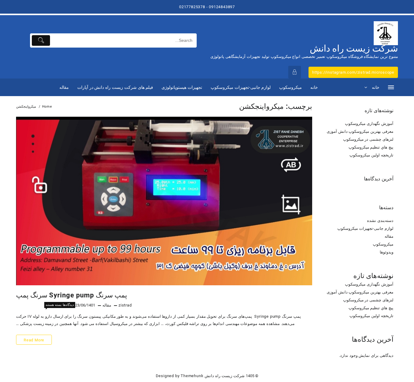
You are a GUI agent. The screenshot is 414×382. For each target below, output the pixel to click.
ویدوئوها (386, 252)
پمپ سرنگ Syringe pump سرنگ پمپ (71, 295)
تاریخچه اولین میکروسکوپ (371, 155)
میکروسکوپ (383, 244)
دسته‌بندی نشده (380, 220)
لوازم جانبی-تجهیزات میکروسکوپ (365, 228)
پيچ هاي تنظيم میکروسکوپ (371, 147)
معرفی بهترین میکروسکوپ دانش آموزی (360, 131)
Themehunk (192, 376)
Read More (34, 341)
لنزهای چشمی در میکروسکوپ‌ (368, 139)
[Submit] (41, 40)
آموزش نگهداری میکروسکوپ (369, 123)
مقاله (106, 305)
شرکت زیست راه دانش (354, 48)
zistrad (125, 305)
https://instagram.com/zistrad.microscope (353, 72)
